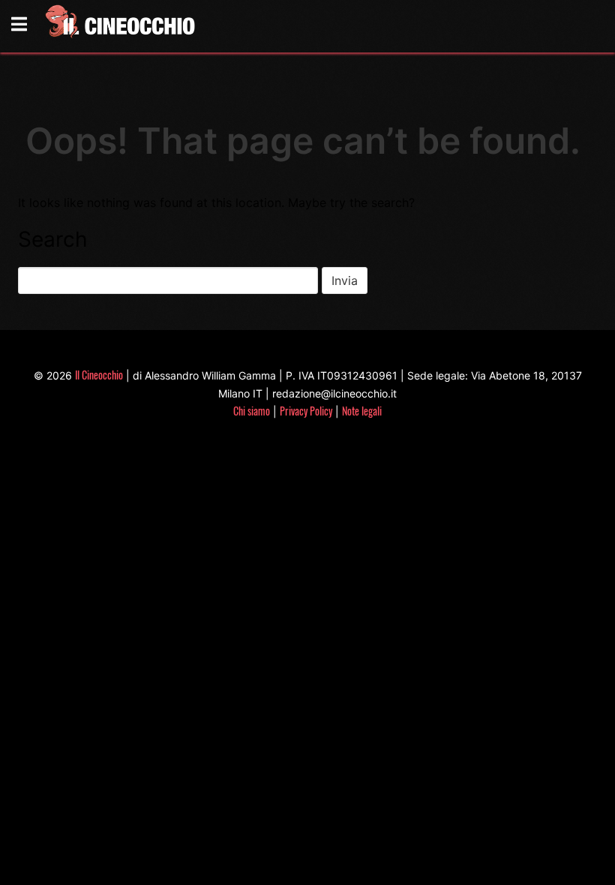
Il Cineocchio (99, 374)
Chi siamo (251, 410)
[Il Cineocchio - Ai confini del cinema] (119, 24)
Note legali (362, 410)
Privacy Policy (306, 410)
